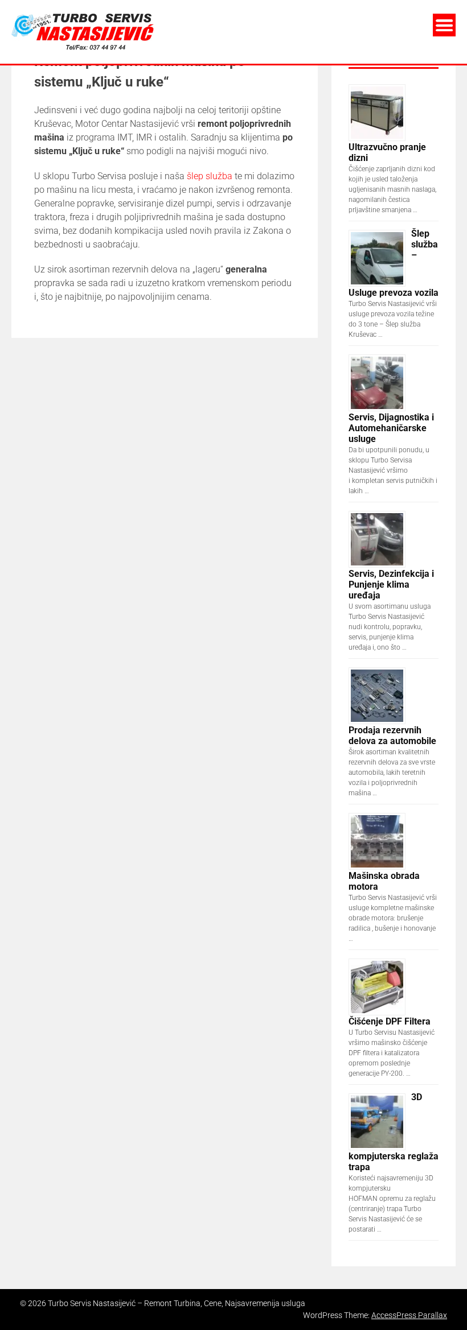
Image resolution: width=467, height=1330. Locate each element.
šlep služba (209, 176)
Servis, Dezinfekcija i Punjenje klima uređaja (391, 584)
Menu (444, 25)
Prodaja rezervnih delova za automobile (392, 735)
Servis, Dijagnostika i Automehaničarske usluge (391, 428)
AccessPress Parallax (409, 1315)
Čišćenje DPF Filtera (390, 1021)
